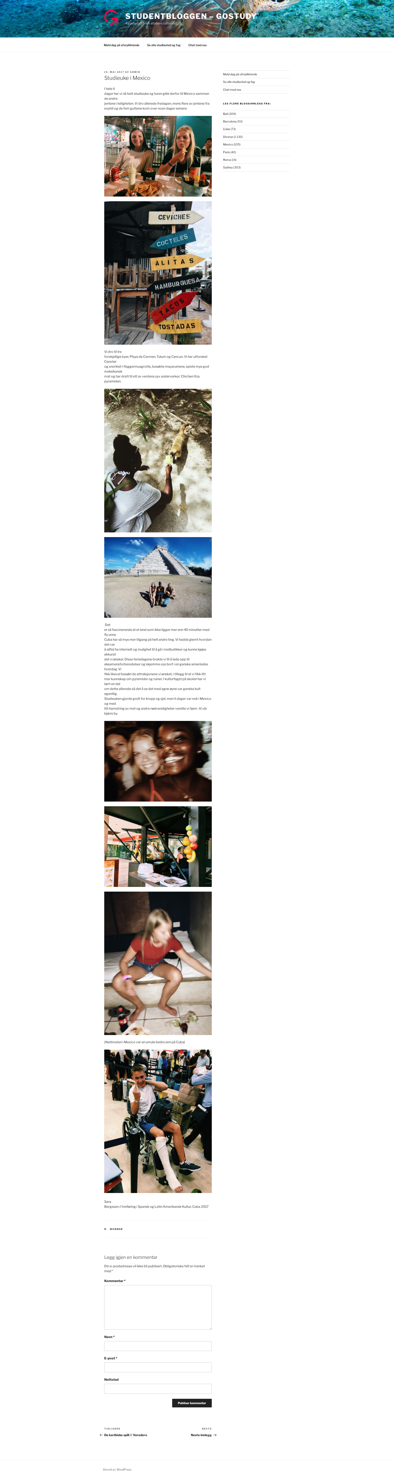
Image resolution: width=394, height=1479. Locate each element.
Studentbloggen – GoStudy (191, 16)
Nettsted (111, 1380)
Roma (227, 159)
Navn (109, 1337)
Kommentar (115, 1281)
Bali (225, 114)
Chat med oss (197, 45)
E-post (110, 1358)
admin (135, 72)
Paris (226, 152)
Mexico (228, 144)
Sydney (228, 167)
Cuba (226, 129)
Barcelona (230, 121)
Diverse (116, 1229)
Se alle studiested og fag (164, 45)
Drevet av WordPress (117, 1469)
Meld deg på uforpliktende (121, 45)
